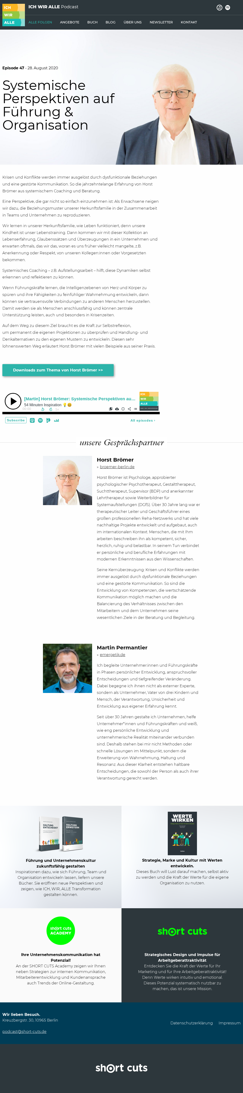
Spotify (227, 7)
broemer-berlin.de (117, 467)
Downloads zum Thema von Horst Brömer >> (58, 370)
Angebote (69, 22)
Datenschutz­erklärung (191, 1023)
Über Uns (133, 22)
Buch (92, 22)
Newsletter (161, 22)
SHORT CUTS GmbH (121, 1068)
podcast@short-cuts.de (24, 1031)
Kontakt (189, 22)
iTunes (219, 7)
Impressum (230, 1023)
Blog (111, 22)
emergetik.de (112, 654)
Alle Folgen (40, 22)
